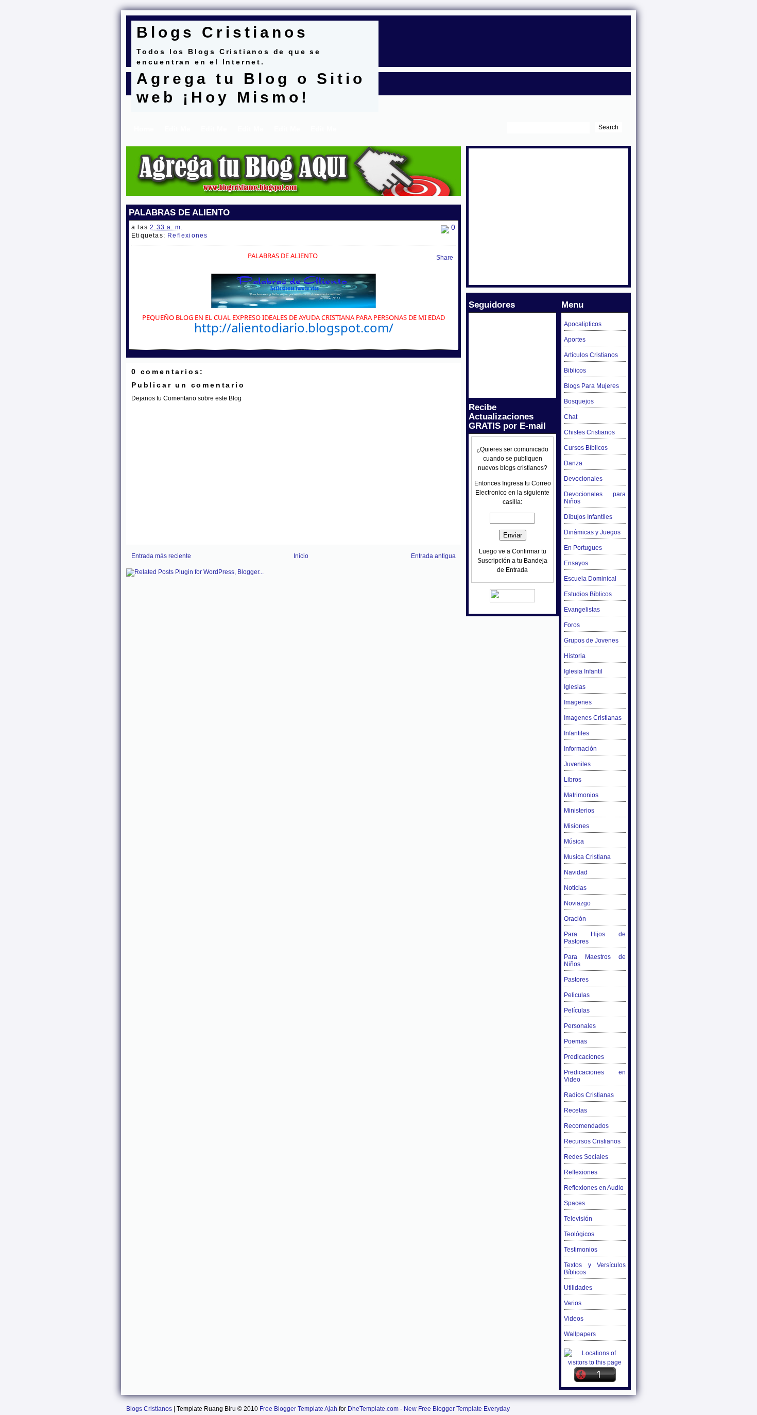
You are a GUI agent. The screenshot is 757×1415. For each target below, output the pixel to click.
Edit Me (177, 129)
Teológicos (579, 1234)
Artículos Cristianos (591, 355)
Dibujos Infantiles (588, 516)
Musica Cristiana (587, 857)
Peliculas (577, 995)
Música (574, 841)
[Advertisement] (504, 36)
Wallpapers (580, 1334)
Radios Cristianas (589, 1095)
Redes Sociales (586, 1156)
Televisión (578, 1218)
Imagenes (578, 702)
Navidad (576, 872)
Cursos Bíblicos (586, 447)
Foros (572, 625)
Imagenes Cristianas (593, 717)
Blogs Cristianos (222, 32)
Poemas (575, 1041)
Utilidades (578, 1287)
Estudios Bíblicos (588, 594)
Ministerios (579, 810)
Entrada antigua (433, 556)
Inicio (301, 556)
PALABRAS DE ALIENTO (179, 212)
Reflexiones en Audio (594, 1187)
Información (580, 748)
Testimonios (580, 1249)
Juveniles (577, 764)
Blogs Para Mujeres (591, 386)
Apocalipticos (582, 324)
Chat (570, 416)
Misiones (576, 826)
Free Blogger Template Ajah (298, 1408)
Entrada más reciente (161, 556)
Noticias (575, 887)
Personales (580, 1026)
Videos (573, 1318)
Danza (573, 463)
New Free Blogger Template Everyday (457, 1408)
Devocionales (583, 478)
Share (444, 257)
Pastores (576, 979)
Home (144, 129)
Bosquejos (579, 401)
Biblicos (575, 370)
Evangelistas (582, 609)
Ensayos (576, 563)
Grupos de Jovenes (591, 640)
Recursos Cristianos (592, 1141)
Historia (575, 656)
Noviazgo (577, 903)
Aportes (575, 339)
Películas (577, 1010)
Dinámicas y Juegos (592, 532)
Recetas (575, 1110)
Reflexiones (187, 235)
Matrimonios (581, 795)
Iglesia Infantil (583, 671)
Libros (572, 779)
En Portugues (583, 547)
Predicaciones (584, 1056)
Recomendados (586, 1126)
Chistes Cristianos (589, 432)
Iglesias (575, 686)
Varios (572, 1303)
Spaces (574, 1203)
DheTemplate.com (373, 1408)
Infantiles (576, 733)
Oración (575, 918)
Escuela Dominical (590, 578)
